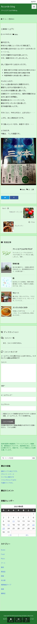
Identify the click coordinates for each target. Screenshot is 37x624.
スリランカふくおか (20, 307)
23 (3, 528)
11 (13, 521)
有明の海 (16, 264)
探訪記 (3, 572)
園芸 (2, 567)
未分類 (3, 580)
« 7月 (9, 535)
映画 (2, 576)
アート (3, 563)
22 (33, 525)
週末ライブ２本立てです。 (9, 471)
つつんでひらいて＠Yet (8, 480)
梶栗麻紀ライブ (6, 585)
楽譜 (2, 589)
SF (29, 189)
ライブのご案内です (7, 477)
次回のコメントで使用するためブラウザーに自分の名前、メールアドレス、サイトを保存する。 (19, 415)
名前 (3, 386)
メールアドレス (6, 395)
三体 (32, 189)
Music (3, 559)
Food (3, 554)
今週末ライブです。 (7, 483)
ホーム (4, 19)
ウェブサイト (5, 404)
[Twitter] (5, 197)
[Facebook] (14, 197)
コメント (4, 362)
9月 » (27, 535)
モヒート (16, 293)
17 (8, 525)
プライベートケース (7, 474)
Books (12, 19)
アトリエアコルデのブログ (22, 249)
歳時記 (3, 593)
